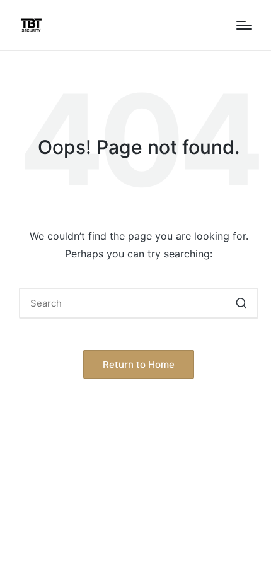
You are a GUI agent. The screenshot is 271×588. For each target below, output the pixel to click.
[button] (241, 303)
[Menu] (244, 25)
